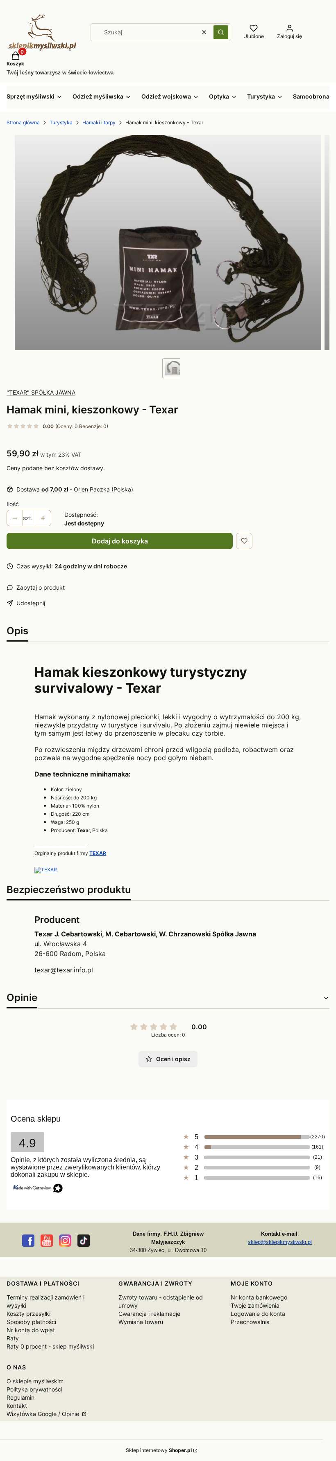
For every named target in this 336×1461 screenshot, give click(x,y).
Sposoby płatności (31, 1321)
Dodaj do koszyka (120, 541)
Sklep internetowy (159, 1450)
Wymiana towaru (140, 1321)
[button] (220, 32)
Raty (13, 1338)
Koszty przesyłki (28, 1313)
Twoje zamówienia (255, 1305)
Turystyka (61, 122)
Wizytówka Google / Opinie (44, 1413)
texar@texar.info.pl (63, 970)
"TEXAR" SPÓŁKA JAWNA (41, 392)
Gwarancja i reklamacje (149, 1313)
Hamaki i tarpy (99, 122)
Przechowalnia (250, 1321)
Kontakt (17, 1405)
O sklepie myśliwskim (35, 1381)
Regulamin (20, 1397)
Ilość (13, 503)
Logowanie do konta (258, 1313)
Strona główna (23, 122)
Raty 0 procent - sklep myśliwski (50, 1346)
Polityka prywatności (34, 1389)
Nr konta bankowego (259, 1297)
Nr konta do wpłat (31, 1329)
